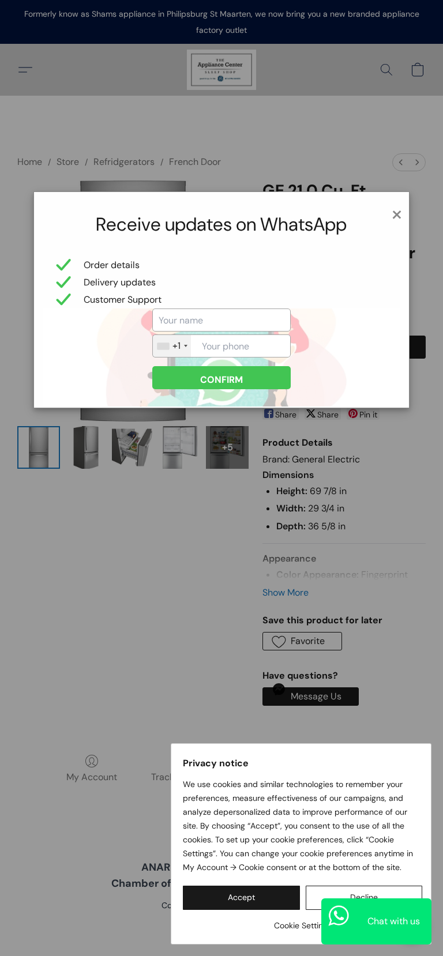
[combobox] (172, 346)
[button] (241, 898)
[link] (302, 921)
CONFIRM (221, 380)
